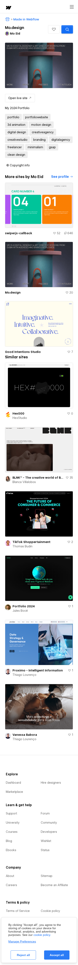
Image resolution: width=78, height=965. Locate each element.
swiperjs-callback (18, 233)
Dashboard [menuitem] (13, 782)
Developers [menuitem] (49, 831)
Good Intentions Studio (23, 352)
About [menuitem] (10, 876)
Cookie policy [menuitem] (50, 911)
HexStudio (19, 418)
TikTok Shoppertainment (31, 542)
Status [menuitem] (45, 850)
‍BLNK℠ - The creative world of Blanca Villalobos (38, 477)
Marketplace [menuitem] (14, 791)
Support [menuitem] (11, 813)
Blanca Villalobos (24, 482)
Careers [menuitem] (11, 885)
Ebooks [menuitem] (11, 850)
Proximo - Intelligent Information (37, 670)
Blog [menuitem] (9, 841)
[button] (54, 29)
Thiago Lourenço (24, 674)
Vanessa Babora (24, 734)
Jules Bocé (20, 610)
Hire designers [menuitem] (51, 782)
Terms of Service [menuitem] (18, 911)
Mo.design (13, 292)
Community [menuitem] (49, 822)
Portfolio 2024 (23, 606)
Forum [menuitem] (45, 813)
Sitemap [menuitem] (46, 876)
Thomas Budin (22, 546)
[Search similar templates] (67, 29)
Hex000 (18, 413)
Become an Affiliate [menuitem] (54, 885)
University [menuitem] (13, 822)
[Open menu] (71, 6)
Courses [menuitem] (11, 831)
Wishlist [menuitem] (46, 841)
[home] (8, 8)
